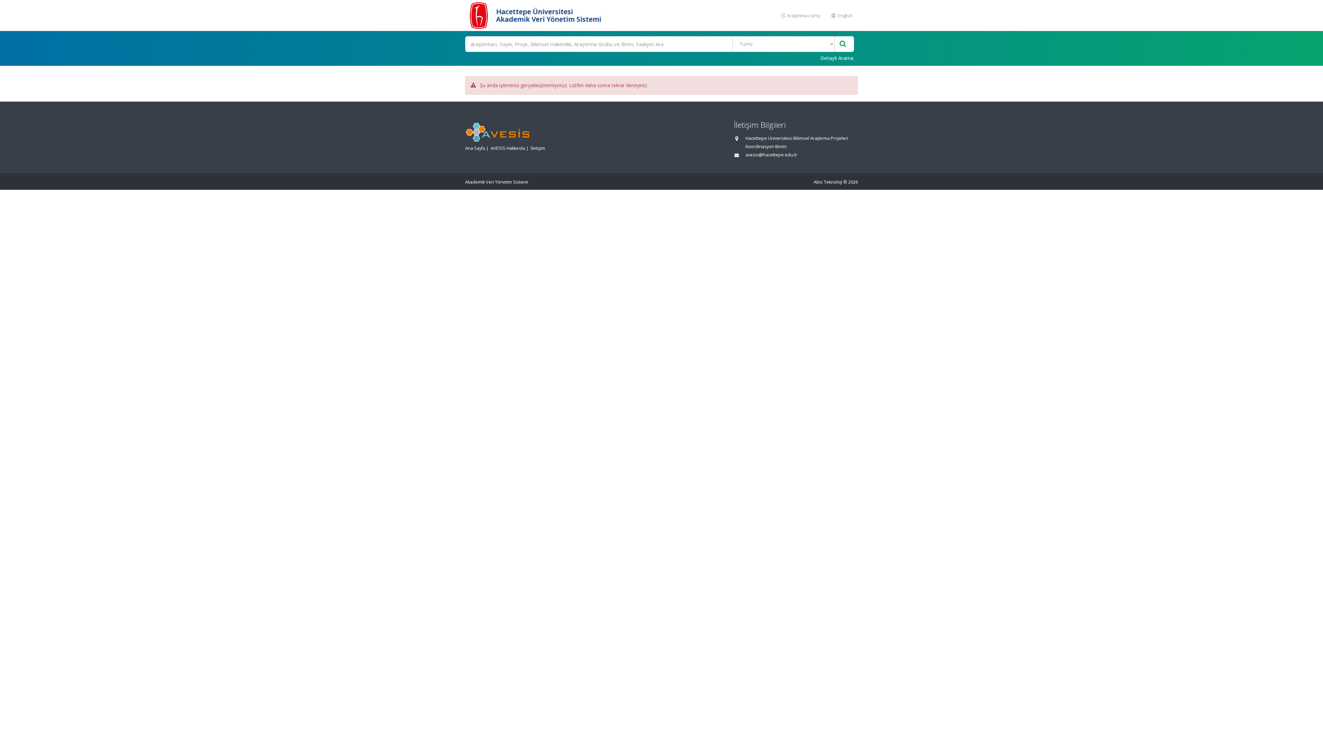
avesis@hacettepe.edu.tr (771, 155)
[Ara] (843, 44)
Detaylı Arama (836, 57)
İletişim (538, 148)
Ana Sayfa (475, 148)
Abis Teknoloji (828, 182)
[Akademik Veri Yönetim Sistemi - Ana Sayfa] (479, 15)
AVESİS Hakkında (508, 148)
